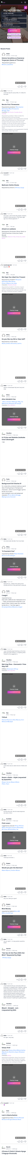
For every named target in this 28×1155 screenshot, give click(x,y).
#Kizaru (18, 870)
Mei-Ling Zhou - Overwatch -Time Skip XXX (14, 665)
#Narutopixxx (19, 107)
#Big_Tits (20, 402)
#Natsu (4, 827)
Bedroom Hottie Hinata (10, 185)
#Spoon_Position (10, 870)
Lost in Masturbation (9, 1115)
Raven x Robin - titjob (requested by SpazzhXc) (14, 778)
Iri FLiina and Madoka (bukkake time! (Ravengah (13, 438)
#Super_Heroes (6, 782)
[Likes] (25, 86)
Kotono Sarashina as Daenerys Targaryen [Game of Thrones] (13, 59)
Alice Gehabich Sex (9, 399)
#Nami (4, 870)
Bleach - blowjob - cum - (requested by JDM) (10, 1009)
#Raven (13, 782)
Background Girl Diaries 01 (11, 483)
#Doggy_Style (5, 110)
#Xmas (13, 281)
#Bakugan (15, 402)
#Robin (17, 782)
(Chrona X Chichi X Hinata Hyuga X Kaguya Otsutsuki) (14, 1152)
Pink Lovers (6, 823)
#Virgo (17, 826)
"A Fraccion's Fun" (8, 551)
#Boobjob (10, 721)
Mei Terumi (11, 112)
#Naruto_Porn (20, 720)
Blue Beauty (6, 909)
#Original (10, 1119)
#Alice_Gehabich (7, 402)
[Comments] (19, 86)
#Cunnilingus (11, 555)
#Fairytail (21, 1118)
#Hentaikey (5, 109)
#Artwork (4, 1119)
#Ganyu (11, 1050)
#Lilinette (20, 554)
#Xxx (14, 720)
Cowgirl (4, 595)
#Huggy (18, 495)
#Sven (19, 1119)
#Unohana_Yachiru (16, 343)
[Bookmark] (22, 86)
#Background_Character (9, 497)
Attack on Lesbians (9, 229)
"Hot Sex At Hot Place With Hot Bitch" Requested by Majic (13, 954)
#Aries (10, 607)
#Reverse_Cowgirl (17, 607)
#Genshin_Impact (14, 1052)
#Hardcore (10, 720)
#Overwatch (10, 669)
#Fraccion (4, 555)
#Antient (4, 1054)
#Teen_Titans (5, 784)
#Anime (10, 829)
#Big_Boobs (5, 1052)
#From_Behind (12, 495)
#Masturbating (21, 1050)
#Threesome (15, 109)
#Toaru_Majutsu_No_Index (9, 283)
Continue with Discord (15, 37)
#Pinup (16, 669)
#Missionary (5, 403)
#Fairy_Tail (15, 829)
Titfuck (4, 717)
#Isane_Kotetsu (6, 343)
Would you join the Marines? (12, 868)
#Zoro (15, 911)
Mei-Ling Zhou (11, 670)
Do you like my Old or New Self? (13, 339)
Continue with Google (15, 34)
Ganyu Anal (6, 1048)
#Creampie (18, 403)
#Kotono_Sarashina (7, 64)
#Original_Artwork (11, 827)
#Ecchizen (4, 829)
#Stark (16, 554)
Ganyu (9, 1055)
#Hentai (4, 720)
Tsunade (16, 112)
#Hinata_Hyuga (19, 187)
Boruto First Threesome (10, 104)
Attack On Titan (12, 236)
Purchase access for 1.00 (14, 152)
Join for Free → (14, 31)
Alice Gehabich (11, 405)
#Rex (10, 109)
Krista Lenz (19, 236)
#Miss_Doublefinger (7, 913)
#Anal (14, 1050)
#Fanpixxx (18, 279)
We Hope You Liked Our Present (13, 277)
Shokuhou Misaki (12, 285)
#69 (19, 911)
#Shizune (4, 721)
